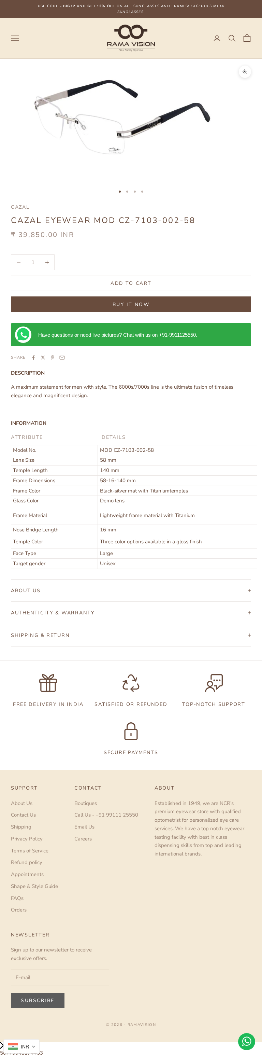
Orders (19, 909)
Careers (83, 838)
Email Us (84, 826)
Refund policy (26, 862)
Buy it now (131, 304)
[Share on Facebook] (33, 357)
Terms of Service (29, 850)
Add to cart (131, 283)
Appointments (27, 874)
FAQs (17, 898)
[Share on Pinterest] (52, 357)
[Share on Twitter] (43, 357)
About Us (21, 803)
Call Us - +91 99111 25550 (106, 814)
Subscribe (38, 1000)
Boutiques (85, 803)
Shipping (21, 826)
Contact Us (23, 814)
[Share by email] (62, 357)
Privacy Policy (27, 838)
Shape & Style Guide (34, 886)
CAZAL (20, 207)
